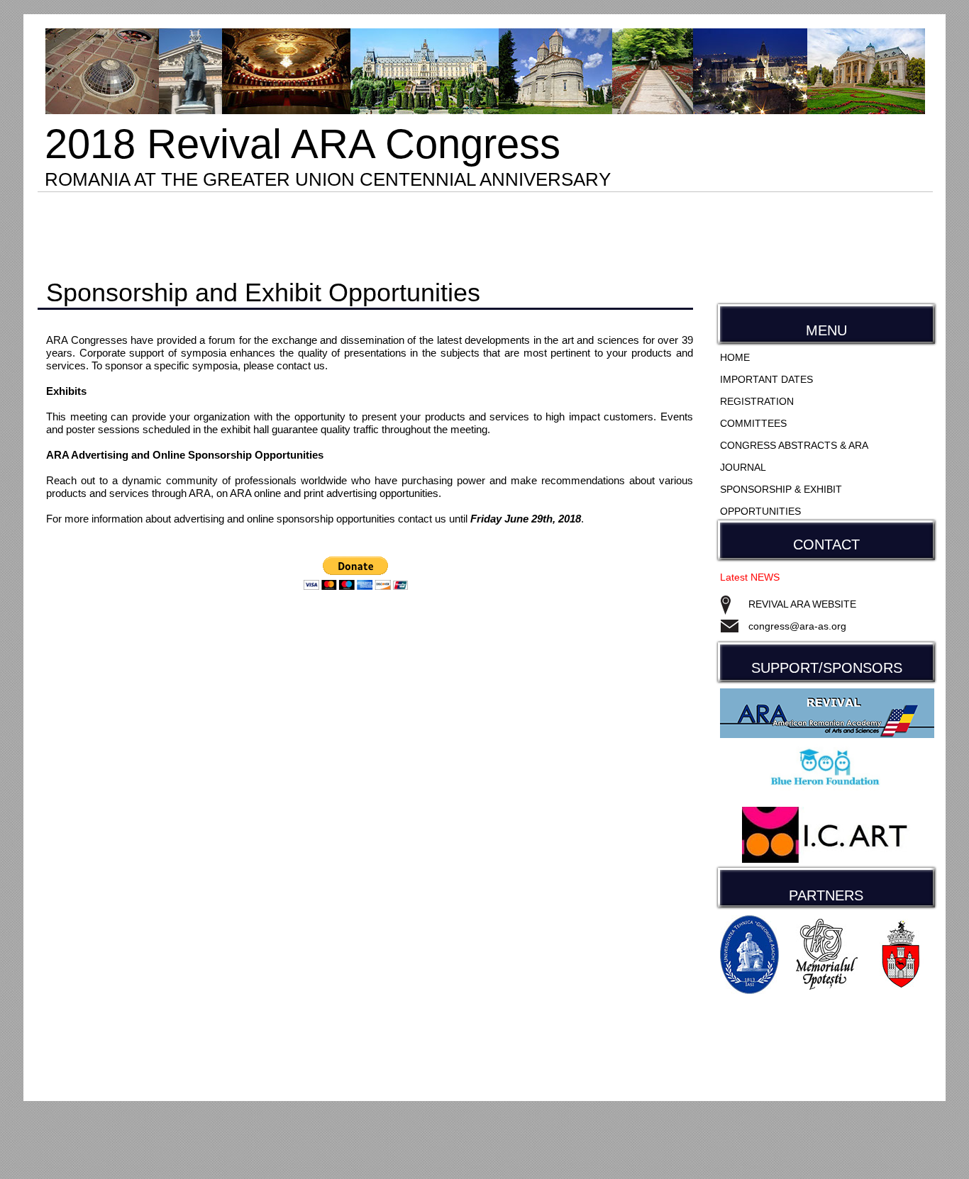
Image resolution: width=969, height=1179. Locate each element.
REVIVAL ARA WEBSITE (802, 604)
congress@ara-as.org (797, 626)
